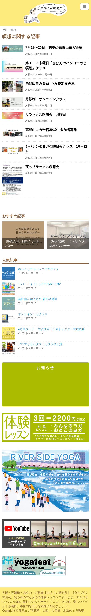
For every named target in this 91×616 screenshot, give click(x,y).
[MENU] (84, 6)
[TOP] (4, 30)
